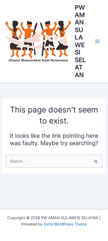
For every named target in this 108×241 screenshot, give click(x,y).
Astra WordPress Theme (65, 224)
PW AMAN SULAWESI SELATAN (80, 41)
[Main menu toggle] (97, 41)
